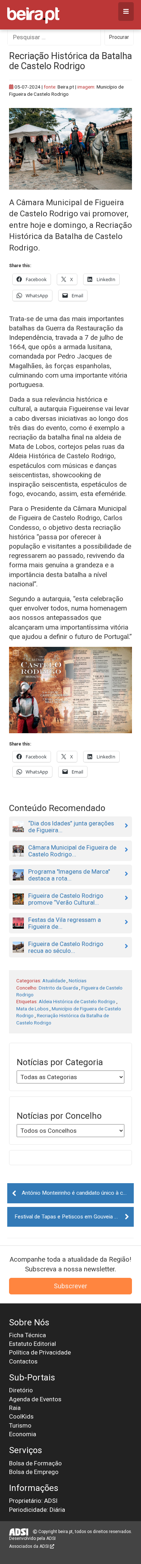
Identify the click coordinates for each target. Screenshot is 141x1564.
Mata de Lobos (32, 1008)
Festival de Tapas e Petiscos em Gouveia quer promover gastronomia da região (74, 1216)
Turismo (20, 1425)
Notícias (77, 980)
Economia (22, 1434)
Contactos (23, 1361)
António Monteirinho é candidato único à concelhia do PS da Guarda (78, 1193)
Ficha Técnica (27, 1335)
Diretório (21, 1390)
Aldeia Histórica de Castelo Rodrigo (77, 1001)
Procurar (119, 37)
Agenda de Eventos (35, 1399)
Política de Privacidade (40, 1352)
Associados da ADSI (29, 1546)
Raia (15, 1407)
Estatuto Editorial (32, 1343)
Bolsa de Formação (35, 1463)
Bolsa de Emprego (34, 1471)
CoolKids (21, 1416)
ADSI (51, 1538)
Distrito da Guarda (58, 988)
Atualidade (53, 980)
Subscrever (70, 1286)
